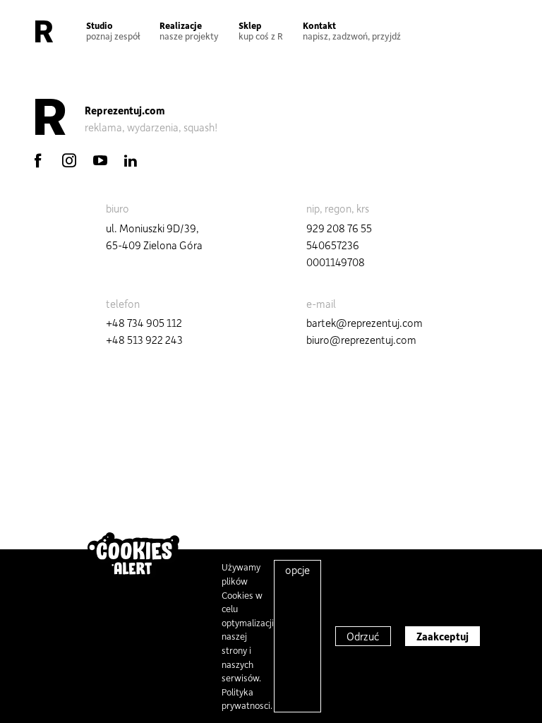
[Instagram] (69, 160)
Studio (113, 30)
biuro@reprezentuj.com (361, 340)
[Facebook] (38, 160)
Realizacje (189, 30)
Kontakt (352, 30)
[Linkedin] (130, 160)
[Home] (44, 31)
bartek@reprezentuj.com (364, 323)
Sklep (261, 30)
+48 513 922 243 (144, 340)
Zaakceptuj (442, 636)
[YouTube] (100, 160)
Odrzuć (363, 636)
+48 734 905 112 (144, 323)
